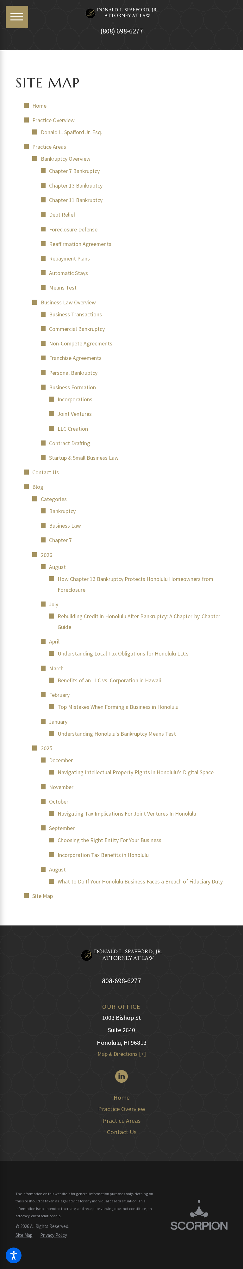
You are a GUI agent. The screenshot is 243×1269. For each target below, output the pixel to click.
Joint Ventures (75, 413)
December (61, 760)
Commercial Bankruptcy (77, 329)
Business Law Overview (68, 302)
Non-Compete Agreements (80, 343)
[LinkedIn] (121, 1076)
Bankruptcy (62, 511)
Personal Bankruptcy (73, 372)
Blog (37, 486)
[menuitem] (122, 1098)
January (58, 721)
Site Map (42, 896)
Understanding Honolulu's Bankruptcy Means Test (117, 733)
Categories (54, 499)
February (59, 694)
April (54, 641)
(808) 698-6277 (121, 30)
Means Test (63, 287)
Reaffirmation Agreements (80, 244)
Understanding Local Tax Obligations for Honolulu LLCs (123, 653)
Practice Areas (49, 146)
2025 (46, 748)
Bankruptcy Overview (65, 158)
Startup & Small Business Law (84, 457)
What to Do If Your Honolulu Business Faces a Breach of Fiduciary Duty (140, 881)
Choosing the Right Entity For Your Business (109, 840)
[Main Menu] (17, 17)
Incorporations (75, 399)
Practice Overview (53, 120)
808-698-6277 (121, 980)
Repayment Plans (69, 258)
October (58, 801)
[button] (14, 1255)
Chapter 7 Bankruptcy (74, 171)
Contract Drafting (69, 443)
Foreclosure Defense (73, 229)
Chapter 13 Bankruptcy (76, 185)
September (62, 828)
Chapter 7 (60, 540)
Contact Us (45, 472)
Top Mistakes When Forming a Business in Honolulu (118, 706)
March (56, 668)
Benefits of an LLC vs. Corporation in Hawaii (109, 680)
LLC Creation (73, 428)
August (57, 567)
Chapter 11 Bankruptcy (76, 200)
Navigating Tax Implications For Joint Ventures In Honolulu (127, 813)
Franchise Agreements (75, 358)
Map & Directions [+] (121, 1054)
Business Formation (72, 387)
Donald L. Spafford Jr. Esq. (71, 132)
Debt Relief (62, 214)
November (61, 787)
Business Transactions (75, 314)
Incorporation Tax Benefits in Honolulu (103, 855)
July (53, 604)
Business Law (65, 525)
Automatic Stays (68, 273)
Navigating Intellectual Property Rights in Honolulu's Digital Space (136, 772)
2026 (46, 555)
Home (39, 105)
